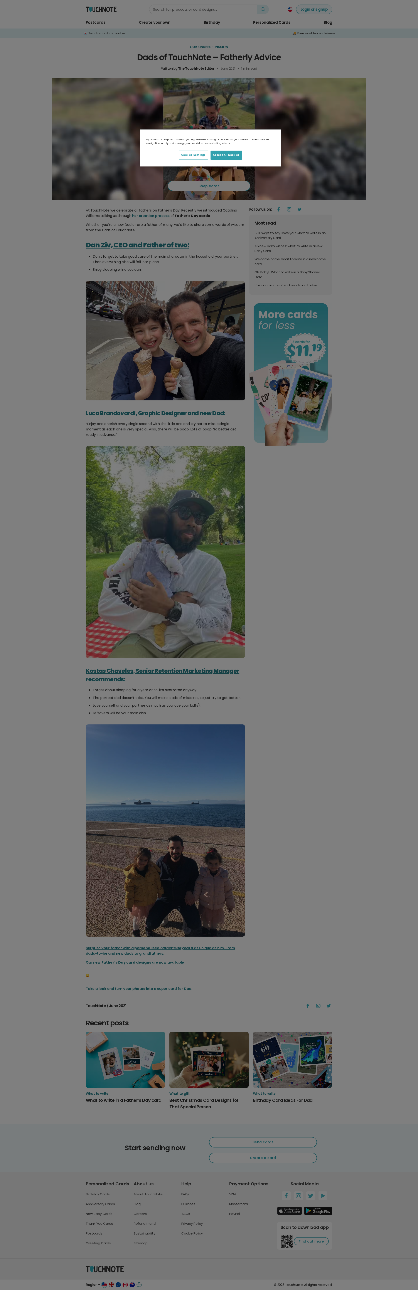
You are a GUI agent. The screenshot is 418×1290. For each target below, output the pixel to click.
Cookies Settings (193, 155)
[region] (210, 147)
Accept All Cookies (226, 155)
